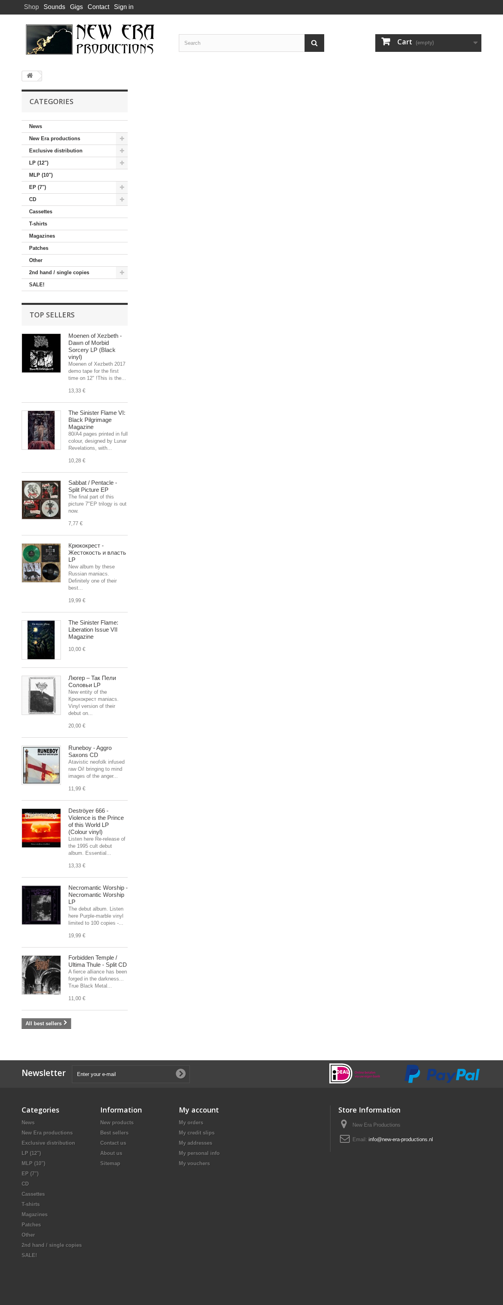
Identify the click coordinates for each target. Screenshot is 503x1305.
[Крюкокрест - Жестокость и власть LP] (41, 563)
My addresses (195, 1143)
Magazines (42, 236)
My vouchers (194, 1163)
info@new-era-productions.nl (401, 1139)
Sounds (54, 7)
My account (199, 1109)
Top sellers (52, 314)
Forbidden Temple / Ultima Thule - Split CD (97, 961)
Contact (98, 7)
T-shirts (38, 224)
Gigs (76, 7)
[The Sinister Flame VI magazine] (41, 430)
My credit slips (197, 1133)
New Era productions (54, 138)
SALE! (36, 285)
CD (32, 199)
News (35, 126)
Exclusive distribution (56, 151)
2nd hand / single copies (59, 272)
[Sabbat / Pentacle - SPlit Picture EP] (41, 500)
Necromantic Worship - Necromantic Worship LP (98, 894)
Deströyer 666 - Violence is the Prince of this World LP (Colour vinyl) (96, 821)
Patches (38, 248)
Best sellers (114, 1133)
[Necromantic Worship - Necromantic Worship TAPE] (41, 905)
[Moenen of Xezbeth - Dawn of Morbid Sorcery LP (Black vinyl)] (41, 353)
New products (117, 1122)
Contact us (113, 1143)
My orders (191, 1122)
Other (35, 260)
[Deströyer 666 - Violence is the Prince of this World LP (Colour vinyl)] (41, 828)
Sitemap (110, 1163)
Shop (31, 7)
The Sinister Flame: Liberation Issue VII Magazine (93, 629)
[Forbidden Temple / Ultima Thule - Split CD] (41, 975)
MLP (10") (41, 175)
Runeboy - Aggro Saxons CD (90, 751)
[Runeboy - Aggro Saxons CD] (41, 765)
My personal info (199, 1153)
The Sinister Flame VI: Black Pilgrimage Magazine (96, 419)
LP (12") (38, 163)
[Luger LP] (41, 695)
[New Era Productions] (94, 39)
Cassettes (40, 211)
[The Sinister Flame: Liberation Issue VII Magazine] (41, 640)
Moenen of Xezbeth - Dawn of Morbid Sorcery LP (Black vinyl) (95, 346)
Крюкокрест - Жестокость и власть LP (97, 552)
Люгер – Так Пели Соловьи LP (92, 681)
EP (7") (37, 187)
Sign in (124, 7)
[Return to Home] (29, 76)
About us (111, 1153)
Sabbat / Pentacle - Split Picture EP (92, 486)
